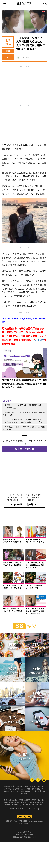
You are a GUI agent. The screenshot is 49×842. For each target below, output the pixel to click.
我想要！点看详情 (24, 449)
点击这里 (39, 339)
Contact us (24, 816)
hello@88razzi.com (24, 823)
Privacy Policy (15, 808)
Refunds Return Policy (30, 808)
